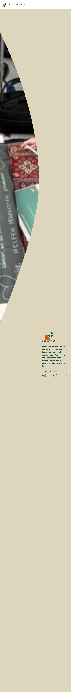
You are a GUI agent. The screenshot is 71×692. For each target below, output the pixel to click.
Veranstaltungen (17, 4)
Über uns (10, 4)
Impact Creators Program (26, 4)
